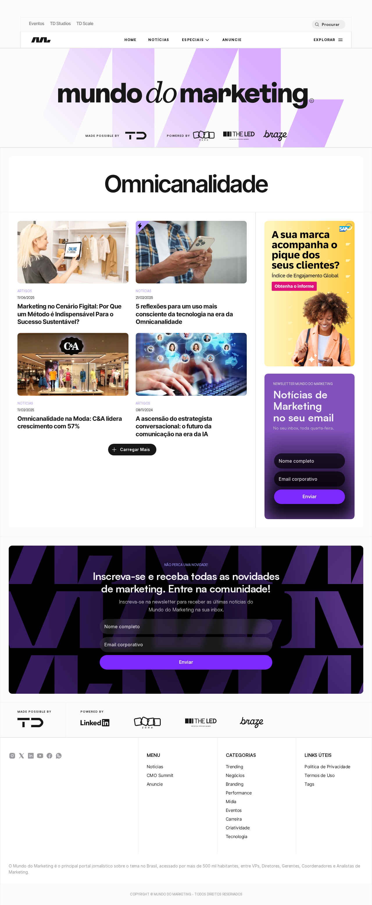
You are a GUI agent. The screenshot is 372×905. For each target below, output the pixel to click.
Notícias (155, 766)
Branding (235, 784)
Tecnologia (237, 836)
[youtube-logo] (40, 755)
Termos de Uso (320, 775)
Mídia (231, 801)
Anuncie (155, 784)
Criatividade (238, 828)
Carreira (234, 819)
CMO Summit (160, 775)
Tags (309, 784)
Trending (234, 766)
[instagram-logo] (12, 755)
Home (130, 40)
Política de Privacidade (327, 766)
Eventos (36, 23)
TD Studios (60, 23)
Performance (239, 793)
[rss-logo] (49, 755)
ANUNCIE (232, 40)
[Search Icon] (328, 24)
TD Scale (84, 23)
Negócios (235, 775)
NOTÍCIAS (158, 40)
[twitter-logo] (21, 755)
